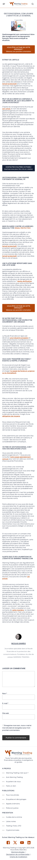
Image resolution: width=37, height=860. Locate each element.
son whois (6, 109)
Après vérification (24, 281)
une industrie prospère (19, 338)
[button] (4, 4)
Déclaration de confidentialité (18, 854)
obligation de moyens (11, 416)
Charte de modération (18, 857)
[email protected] (9, 84)
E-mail (5, 703)
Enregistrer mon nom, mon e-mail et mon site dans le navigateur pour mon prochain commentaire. (16, 727)
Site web (5, 713)
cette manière (18, 610)
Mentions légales (18, 852)
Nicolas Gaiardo (18, 643)
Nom (4, 693)
